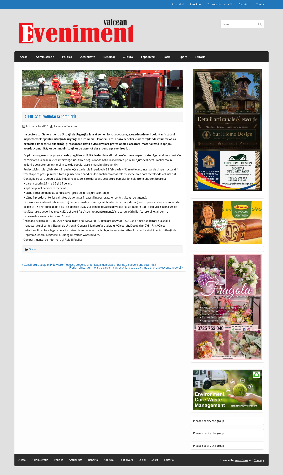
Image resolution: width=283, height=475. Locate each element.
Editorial (200, 56)
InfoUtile (195, 4)
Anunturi (244, 4)
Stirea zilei (177, 4)
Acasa (24, 56)
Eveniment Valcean (65, 126)
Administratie (45, 56)
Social (167, 56)
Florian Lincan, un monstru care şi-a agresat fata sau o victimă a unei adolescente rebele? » (126, 267)
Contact (260, 4)
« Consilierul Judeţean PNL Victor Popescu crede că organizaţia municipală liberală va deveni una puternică (89, 264)
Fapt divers (148, 56)
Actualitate (87, 56)
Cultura (128, 56)
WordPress (241, 460)
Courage (259, 460)
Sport (183, 56)
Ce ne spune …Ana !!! (219, 4)
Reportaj (109, 56)
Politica (67, 56)
